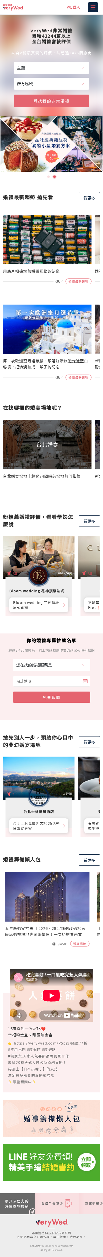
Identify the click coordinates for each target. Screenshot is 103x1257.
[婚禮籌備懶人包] (51, 1118)
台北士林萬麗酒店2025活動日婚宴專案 (36, 826)
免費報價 (51, 697)
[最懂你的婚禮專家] (51, 144)
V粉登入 (73, 6)
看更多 (89, 198)
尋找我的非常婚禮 (52, 101)
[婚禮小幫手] (51, 1162)
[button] (48, 176)
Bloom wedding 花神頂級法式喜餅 (36, 605)
